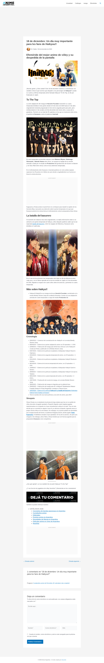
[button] (100, 3)
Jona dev (63, 659)
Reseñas (36, 523)
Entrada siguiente (75, 561)
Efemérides (93, 3)
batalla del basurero (38, 224)
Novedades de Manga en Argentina (45, 519)
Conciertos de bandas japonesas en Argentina (49, 511)
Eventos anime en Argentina (43, 517)
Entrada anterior (28, 561)
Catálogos (78, 3)
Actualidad (69, 3)
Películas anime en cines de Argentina (46, 521)
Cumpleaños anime (40, 513)
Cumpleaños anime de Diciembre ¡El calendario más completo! (51, 583)
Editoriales (36, 515)
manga (86, 3)
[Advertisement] (52, 19)
